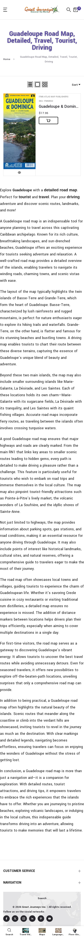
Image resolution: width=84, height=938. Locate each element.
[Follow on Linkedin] (32, 918)
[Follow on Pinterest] (41, 918)
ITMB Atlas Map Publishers (53, 96)
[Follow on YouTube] (49, 918)
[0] (75, 10)
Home (6, 59)
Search (42, 898)
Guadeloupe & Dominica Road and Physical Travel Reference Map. (59, 106)
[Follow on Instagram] (23, 918)
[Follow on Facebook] (6, 918)
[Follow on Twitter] (15, 918)
